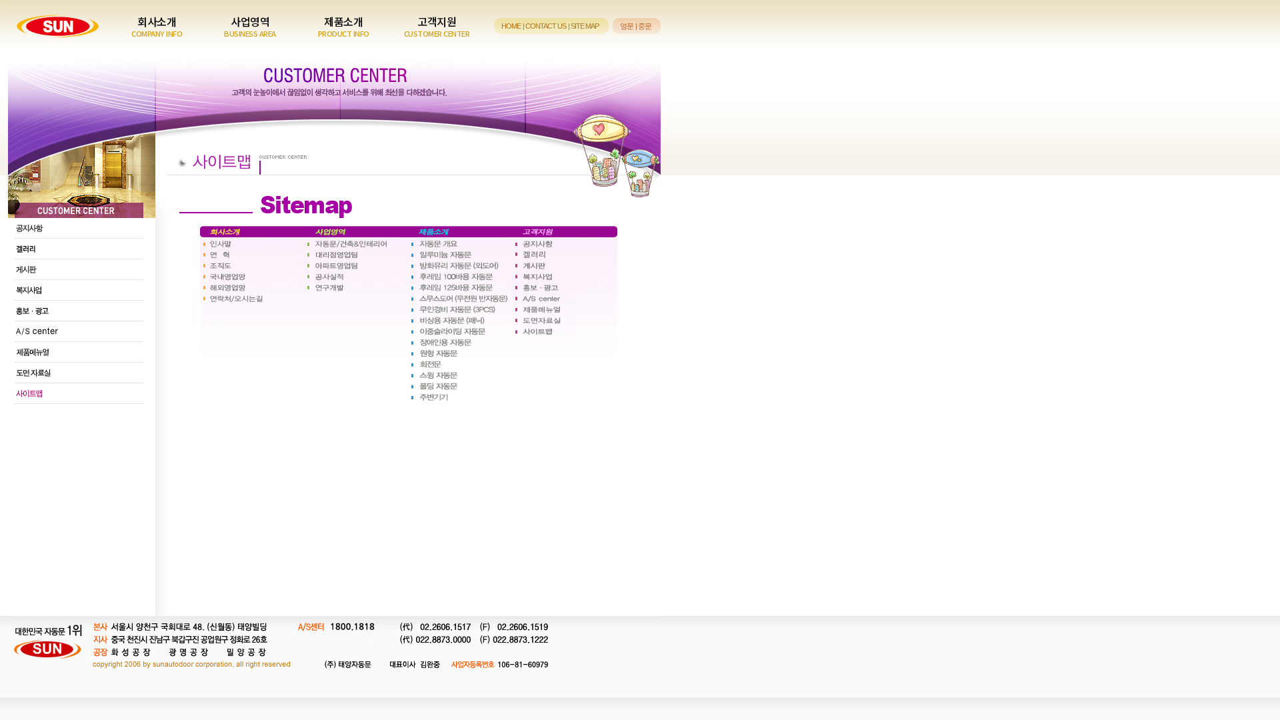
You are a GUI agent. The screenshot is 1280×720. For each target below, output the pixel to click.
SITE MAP (585, 26)
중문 (644, 26)
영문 (626, 26)
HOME (511, 26)
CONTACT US (545, 26)
